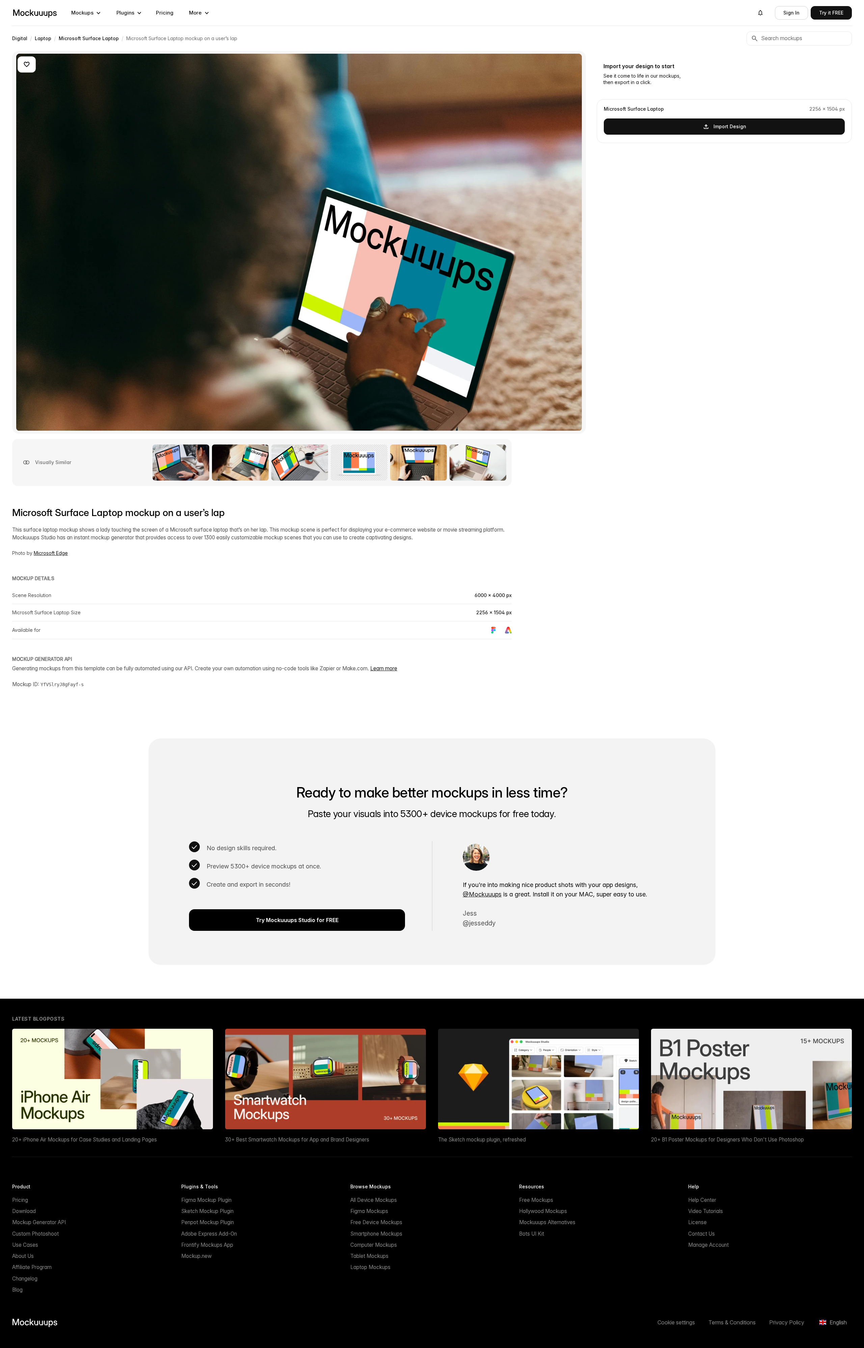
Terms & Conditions (732, 1322)
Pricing (164, 12)
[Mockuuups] (34, 13)
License (697, 1222)
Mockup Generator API (39, 1222)
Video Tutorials (705, 1211)
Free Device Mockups (376, 1222)
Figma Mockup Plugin (206, 1200)
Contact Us (701, 1234)
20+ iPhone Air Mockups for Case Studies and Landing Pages (84, 1139)
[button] (86, 13)
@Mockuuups (482, 894)
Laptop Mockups (370, 1267)
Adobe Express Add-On (209, 1234)
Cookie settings (676, 1322)
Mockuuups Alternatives (547, 1222)
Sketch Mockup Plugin (207, 1211)
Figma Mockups (369, 1211)
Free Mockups (536, 1200)
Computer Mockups (373, 1245)
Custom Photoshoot (35, 1234)
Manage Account (708, 1245)
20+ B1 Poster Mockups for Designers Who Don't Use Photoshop (727, 1139)
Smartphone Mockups (376, 1234)
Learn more (383, 668)
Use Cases (25, 1245)
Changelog (24, 1278)
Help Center (702, 1200)
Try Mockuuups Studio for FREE (297, 920)
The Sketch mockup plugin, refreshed (482, 1139)
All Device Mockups (373, 1200)
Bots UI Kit (531, 1234)
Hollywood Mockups (543, 1211)
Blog (17, 1290)
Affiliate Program (32, 1267)
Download (24, 1211)
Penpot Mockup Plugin (207, 1222)
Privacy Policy (786, 1322)
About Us (23, 1256)
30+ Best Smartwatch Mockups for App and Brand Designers (297, 1139)
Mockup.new (196, 1256)
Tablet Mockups (369, 1256)
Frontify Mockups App (207, 1245)
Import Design (729, 126)
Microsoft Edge (51, 553)
